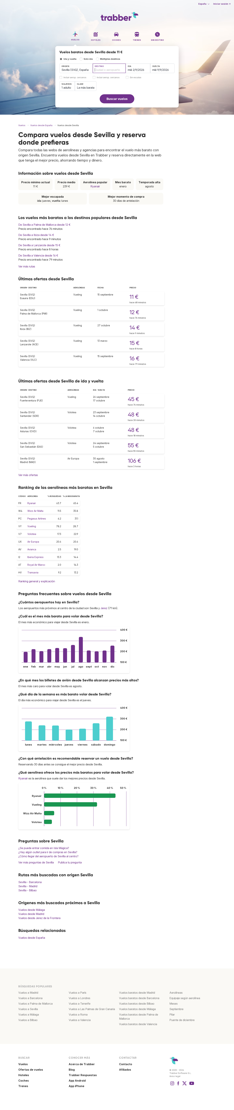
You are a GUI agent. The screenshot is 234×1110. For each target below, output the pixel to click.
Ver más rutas (26, 266)
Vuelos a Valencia (80, 1020)
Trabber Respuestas (83, 1075)
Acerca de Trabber (82, 1064)
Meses (173, 1003)
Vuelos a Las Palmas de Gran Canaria (92, 1009)
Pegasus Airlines (36, 518)
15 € (134, 343)
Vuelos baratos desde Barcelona (139, 998)
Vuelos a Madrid (28, 992)
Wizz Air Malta (35, 510)
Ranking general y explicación (36, 581)
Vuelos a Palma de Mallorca (35, 1003)
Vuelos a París (77, 992)
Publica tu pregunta (70, 862)
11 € (134, 296)
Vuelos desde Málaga (31, 910)
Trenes (23, 1086)
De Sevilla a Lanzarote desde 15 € (39, 245)
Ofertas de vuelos (30, 1069)
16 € (134, 358)
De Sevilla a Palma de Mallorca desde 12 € (44, 224)
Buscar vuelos (117, 99)
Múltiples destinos (110, 59)
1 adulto (66, 87)
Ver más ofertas (28, 475)
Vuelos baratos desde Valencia (138, 1024)
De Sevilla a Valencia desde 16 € (38, 255)
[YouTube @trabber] (191, 1085)
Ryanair (95, 186)
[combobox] (76, 68)
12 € (134, 312)
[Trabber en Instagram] (172, 1085)
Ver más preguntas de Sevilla (36, 862)
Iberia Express (35, 557)
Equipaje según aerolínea (184, 998)
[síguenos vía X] (184, 1085)
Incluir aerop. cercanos (75, 77)
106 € (134, 460)
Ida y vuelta (70, 59)
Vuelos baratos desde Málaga (137, 1009)
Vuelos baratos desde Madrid (137, 992)
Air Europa (33, 541)
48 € (133, 414)
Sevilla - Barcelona (30, 882)
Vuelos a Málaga (28, 1014)
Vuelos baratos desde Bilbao (136, 1003)
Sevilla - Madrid (27, 886)
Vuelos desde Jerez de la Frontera (39, 918)
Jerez (104, 608)
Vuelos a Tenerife (79, 1003)
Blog (72, 1069)
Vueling (31, 526)
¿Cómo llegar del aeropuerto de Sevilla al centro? (48, 856)
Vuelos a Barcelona (30, 998)
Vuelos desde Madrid (31, 914)
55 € (133, 445)
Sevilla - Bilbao (27, 890)
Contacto (125, 1064)
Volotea (31, 533)
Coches (23, 1080)
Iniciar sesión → (222, 4)
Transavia (32, 572)
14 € (135, 327)
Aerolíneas (176, 992)
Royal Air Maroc (36, 564)
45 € (133, 399)
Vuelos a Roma (78, 1014)
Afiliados (125, 1069)
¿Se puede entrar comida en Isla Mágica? (43, 848)
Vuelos (23, 1064)
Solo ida (88, 59)
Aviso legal (174, 1076)
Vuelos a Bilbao (28, 1020)
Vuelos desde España (31, 937)
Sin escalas (135, 77)
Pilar (172, 1014)
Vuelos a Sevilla (28, 1009)
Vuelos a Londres (79, 998)
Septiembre (176, 1009)
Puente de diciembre (182, 1020)
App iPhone (76, 1086)
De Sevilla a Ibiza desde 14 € (36, 235)
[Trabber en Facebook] (178, 1085)
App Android (77, 1080)
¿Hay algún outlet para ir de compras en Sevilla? (47, 852)
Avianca (31, 549)
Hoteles (23, 1075)
